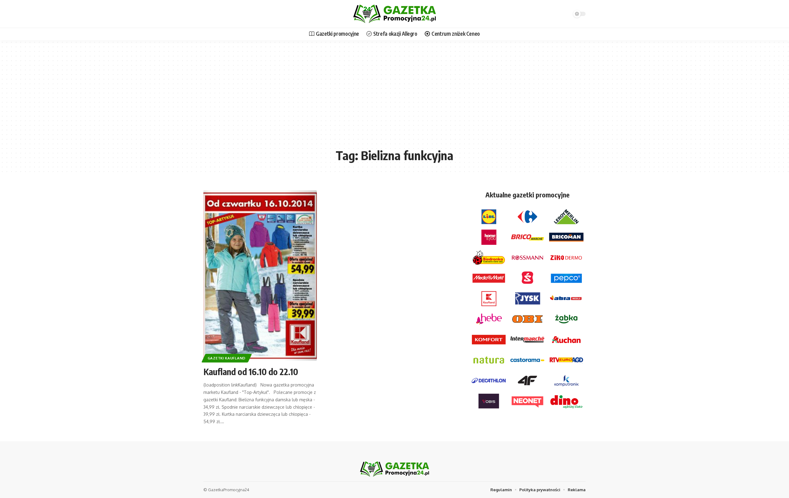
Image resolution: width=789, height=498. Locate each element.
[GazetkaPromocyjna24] (394, 14)
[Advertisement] (394, 98)
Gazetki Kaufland (227, 358)
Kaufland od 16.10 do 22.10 (250, 371)
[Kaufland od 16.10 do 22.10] (260, 275)
